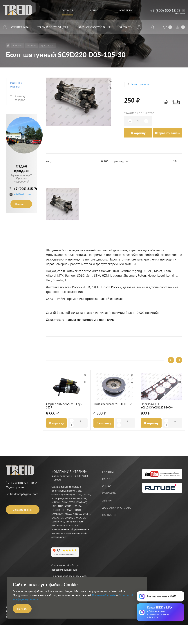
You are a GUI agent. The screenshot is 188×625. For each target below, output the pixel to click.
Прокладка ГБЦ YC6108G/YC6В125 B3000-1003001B (157, 405)
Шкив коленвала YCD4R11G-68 (112, 404)
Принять (22, 608)
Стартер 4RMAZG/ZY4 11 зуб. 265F (64, 405)
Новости (109, 515)
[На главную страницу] (17, 10)
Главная (108, 472)
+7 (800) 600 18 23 (165, 10)
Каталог (108, 479)
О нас (106, 486)
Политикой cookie (103, 595)
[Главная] (8, 45)
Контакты (109, 493)
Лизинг (107, 500)
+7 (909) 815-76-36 (28, 188)
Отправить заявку (168, 133)
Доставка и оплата (116, 507)
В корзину (138, 133)
